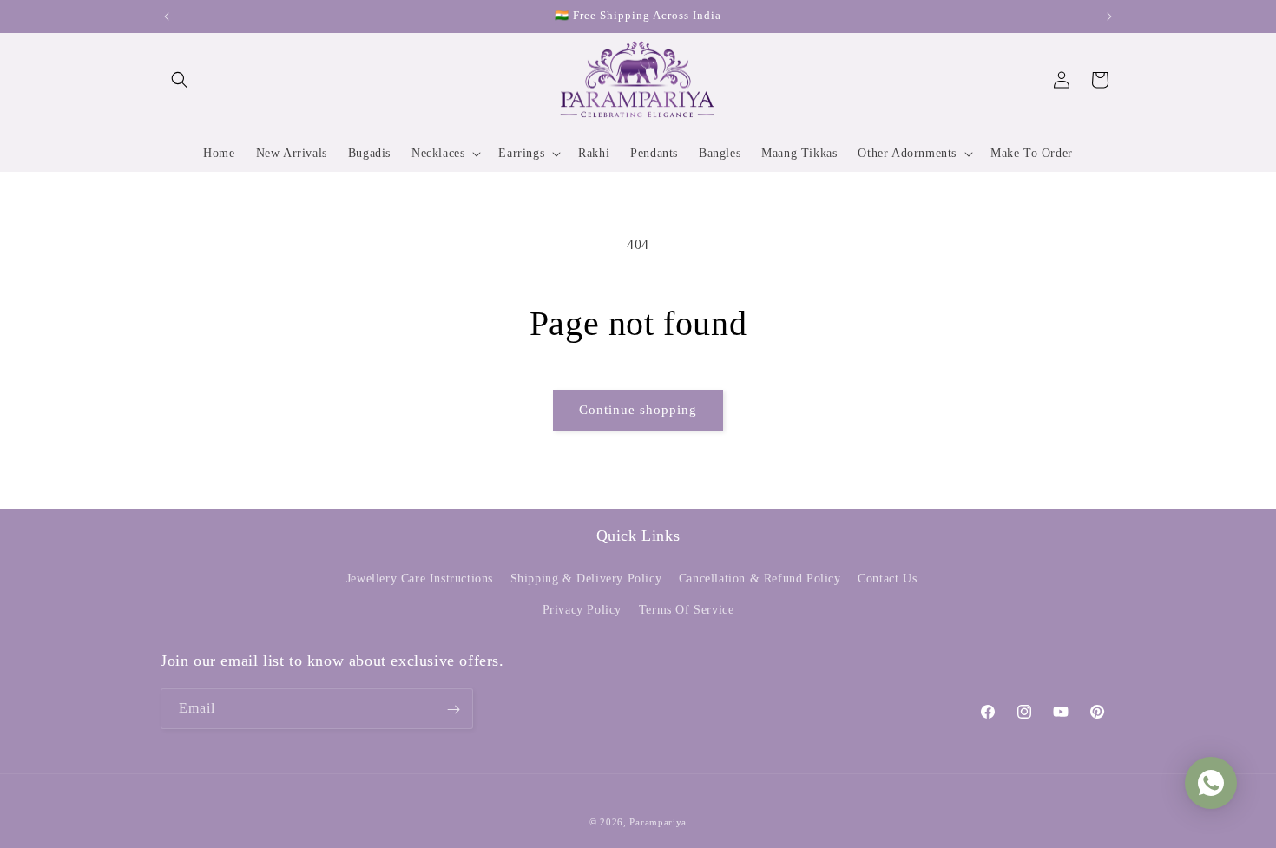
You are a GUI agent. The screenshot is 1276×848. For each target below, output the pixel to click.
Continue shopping (638, 410)
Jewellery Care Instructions (419, 579)
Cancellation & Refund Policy (760, 579)
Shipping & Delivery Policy (586, 579)
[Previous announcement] (167, 16)
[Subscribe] (453, 709)
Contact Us (887, 579)
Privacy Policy (582, 609)
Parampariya (658, 822)
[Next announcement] (1109, 16)
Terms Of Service (686, 609)
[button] (180, 80)
